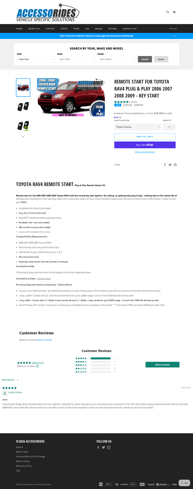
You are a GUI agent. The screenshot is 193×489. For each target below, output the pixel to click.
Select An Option (121, 120)
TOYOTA (50, 28)
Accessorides (28, 484)
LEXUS (63, 28)
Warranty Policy (24, 465)
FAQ (18, 470)
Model (100, 54)
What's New (22, 451)
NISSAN (113, 28)
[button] (121, 101)
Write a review (45, 339)
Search (19, 447)
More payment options (145, 152)
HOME (19, 28)
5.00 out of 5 (38, 362)
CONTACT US (130, 28)
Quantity (167, 120)
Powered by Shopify (42, 484)
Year (19, 54)
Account (173, 28)
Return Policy (23, 461)
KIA (87, 28)
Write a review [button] (162, 364)
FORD (76, 28)
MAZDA (98, 28)
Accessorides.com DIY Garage (30, 456)
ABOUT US (34, 28)
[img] (9, 388)
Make (59, 54)
